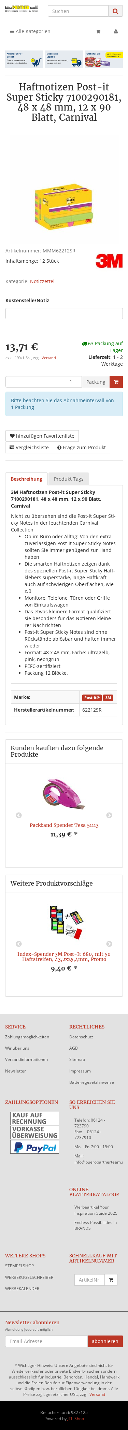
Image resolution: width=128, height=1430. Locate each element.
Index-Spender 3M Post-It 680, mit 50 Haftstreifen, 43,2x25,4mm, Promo (64, 956)
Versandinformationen (26, 1059)
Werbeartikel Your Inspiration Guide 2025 (95, 1210)
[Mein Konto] (116, 31)
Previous (19, 815)
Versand (49, 357)
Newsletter (15, 1071)
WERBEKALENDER (22, 1289)
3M (108, 697)
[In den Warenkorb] (116, 382)
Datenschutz (81, 1037)
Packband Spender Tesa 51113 (64, 825)
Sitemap (77, 1059)
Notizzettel (42, 281)
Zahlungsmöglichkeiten (27, 1037)
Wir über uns (17, 1048)
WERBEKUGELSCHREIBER (29, 1277)
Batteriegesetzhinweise (91, 1082)
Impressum (80, 1071)
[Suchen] (115, 11)
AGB (73, 1048)
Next (109, 815)
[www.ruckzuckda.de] (21, 8)
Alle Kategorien (32, 31)
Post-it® (92, 697)
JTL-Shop (76, 1418)
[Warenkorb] (98, 31)
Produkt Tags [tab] (69, 479)
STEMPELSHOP (19, 1266)
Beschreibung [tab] (26, 479)
